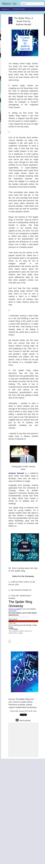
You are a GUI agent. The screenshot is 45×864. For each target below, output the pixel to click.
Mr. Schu (34, 711)
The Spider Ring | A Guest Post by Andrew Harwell (23, 21)
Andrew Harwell (17, 473)
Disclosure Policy (19, 9)
